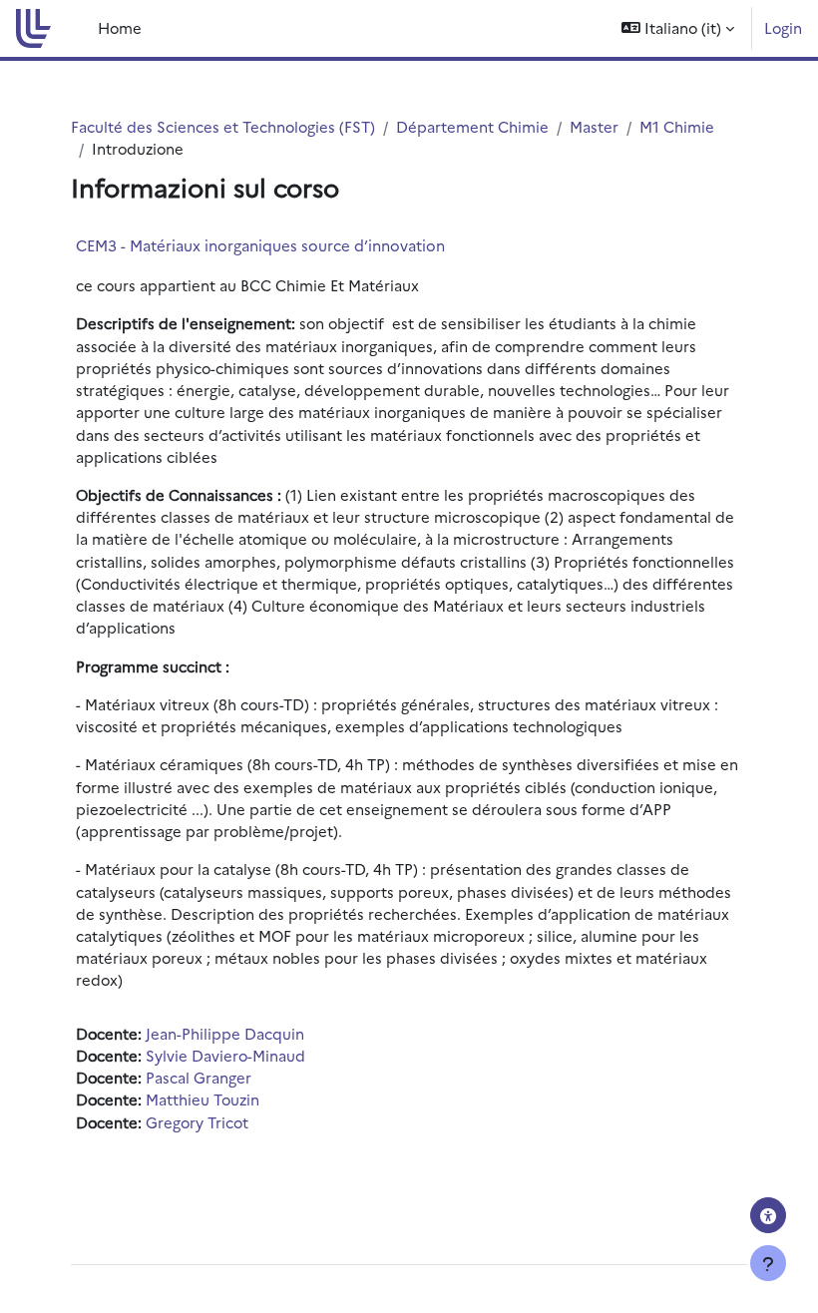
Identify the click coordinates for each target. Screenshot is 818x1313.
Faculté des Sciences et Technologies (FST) (223, 126)
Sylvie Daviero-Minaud (225, 1055)
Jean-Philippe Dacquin (225, 1033)
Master (594, 126)
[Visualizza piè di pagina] (768, 1263)
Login (783, 27)
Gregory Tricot (197, 1121)
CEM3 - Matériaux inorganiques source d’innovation (260, 244)
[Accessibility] (768, 1215)
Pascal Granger (198, 1077)
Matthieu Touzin (202, 1099)
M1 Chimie (676, 126)
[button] (678, 28)
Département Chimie (472, 126)
